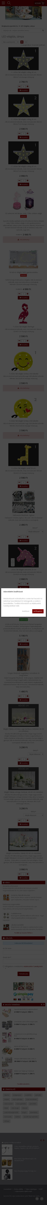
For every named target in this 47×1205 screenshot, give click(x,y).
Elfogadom (38, 611)
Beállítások (25, 611)
